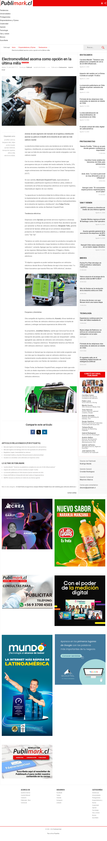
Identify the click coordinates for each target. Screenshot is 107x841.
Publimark (29, 67)
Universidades (96, 795)
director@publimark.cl (88, 488)
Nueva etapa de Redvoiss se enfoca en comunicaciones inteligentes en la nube (90, 332)
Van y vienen (96, 812)
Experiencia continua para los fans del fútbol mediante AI (91, 319)
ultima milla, (11, 153)
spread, (6, 148)
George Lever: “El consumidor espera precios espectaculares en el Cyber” (93, 190)
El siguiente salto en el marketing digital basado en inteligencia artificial (90, 360)
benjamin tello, (7, 142)
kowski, (12, 145)
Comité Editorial (25, 795)
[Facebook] (33, 432)
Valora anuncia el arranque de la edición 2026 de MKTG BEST (92, 278)
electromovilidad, (9, 155)
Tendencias (95, 792)
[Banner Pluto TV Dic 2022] (80, 625)
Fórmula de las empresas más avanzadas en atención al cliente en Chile (92, 101)
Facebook (59, 792)
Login (102, 3)
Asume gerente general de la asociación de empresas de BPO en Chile (92, 233)
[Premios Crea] (27, 549)
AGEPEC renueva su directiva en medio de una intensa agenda (22, 478)
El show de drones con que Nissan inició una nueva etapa (91, 301)
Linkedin (59, 802)
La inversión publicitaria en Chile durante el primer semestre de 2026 (92, 87)
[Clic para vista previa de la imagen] (39, 101)
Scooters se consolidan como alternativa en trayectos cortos (21, 457)
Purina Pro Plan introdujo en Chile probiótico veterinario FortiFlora (90, 265)
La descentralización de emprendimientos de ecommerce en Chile (89, 115)
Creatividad (95, 805)
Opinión (94, 807)
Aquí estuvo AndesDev (53, 833)
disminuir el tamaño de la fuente (47, 67)
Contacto (23, 797)
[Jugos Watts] (80, 566)
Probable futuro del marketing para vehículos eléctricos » (60, 487)
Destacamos (63, 67)
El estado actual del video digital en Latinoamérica (92, 128)
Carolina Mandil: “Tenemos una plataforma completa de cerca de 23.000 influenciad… (92, 62)
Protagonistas (96, 797)
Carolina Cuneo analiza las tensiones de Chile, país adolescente (95, 162)
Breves (94, 815)
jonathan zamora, (9, 140)
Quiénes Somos (25, 792)
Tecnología (95, 810)
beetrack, (12, 148)
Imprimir (70, 67)
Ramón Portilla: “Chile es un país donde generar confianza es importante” (92, 148)
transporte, (6, 150)
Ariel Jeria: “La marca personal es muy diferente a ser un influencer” (93, 176)
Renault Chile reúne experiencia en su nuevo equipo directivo (93, 246)
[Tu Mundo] (27, 735)
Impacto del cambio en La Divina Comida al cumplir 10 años (92, 74)
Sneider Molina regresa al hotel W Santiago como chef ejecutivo (92, 220)
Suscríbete (95, 817)
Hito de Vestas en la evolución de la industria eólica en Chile (91, 289)
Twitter (59, 795)
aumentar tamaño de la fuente (49, 67)
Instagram (59, 800)
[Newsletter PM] (27, 778)
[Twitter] (39, 432)
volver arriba (71, 493)
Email (3, 70)
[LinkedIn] (44, 432)
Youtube (59, 797)
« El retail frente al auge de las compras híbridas (29, 487)
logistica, (12, 150)
